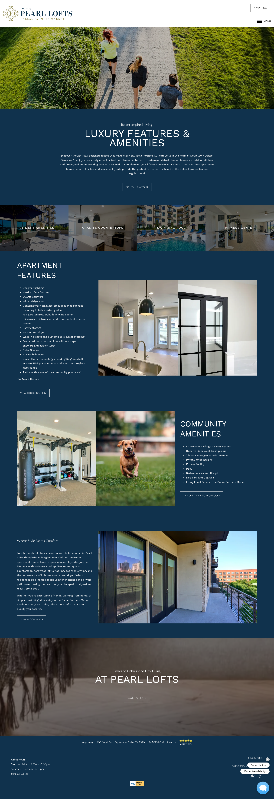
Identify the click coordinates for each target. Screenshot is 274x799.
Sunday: (15, 773)
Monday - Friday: (20, 764)
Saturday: (16, 768)
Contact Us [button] (137, 698)
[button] (261, 8)
